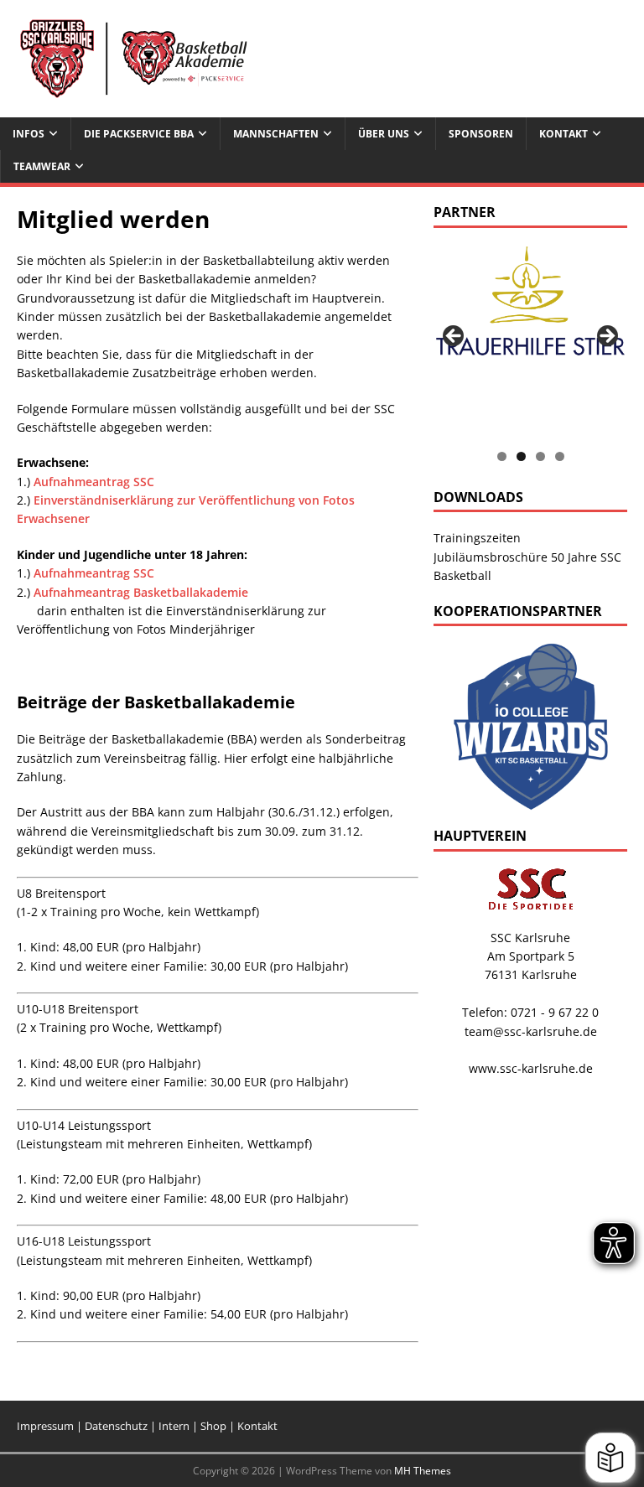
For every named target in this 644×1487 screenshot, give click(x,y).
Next (606, 337)
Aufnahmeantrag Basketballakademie (141, 592)
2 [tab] (521, 456)
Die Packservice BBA (139, 134)
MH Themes (422, 1471)
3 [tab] (540, 456)
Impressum (45, 1425)
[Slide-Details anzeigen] (530, 308)
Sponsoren (481, 134)
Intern (175, 1425)
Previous (454, 337)
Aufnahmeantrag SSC (94, 482)
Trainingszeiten (477, 538)
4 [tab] (559, 456)
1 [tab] (501, 456)
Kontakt (257, 1425)
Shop (213, 1425)
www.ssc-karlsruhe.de (531, 1068)
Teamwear (41, 166)
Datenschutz (117, 1425)
